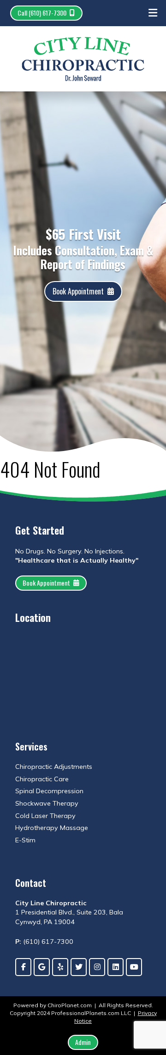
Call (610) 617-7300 (42, 12)
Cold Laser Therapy (45, 816)
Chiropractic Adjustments (53, 766)
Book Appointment (78, 291)
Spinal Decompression (49, 791)
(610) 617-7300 (48, 941)
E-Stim (25, 840)
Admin (83, 1042)
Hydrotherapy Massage (51, 828)
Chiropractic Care (42, 779)
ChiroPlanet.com (69, 1005)
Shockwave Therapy (46, 803)
